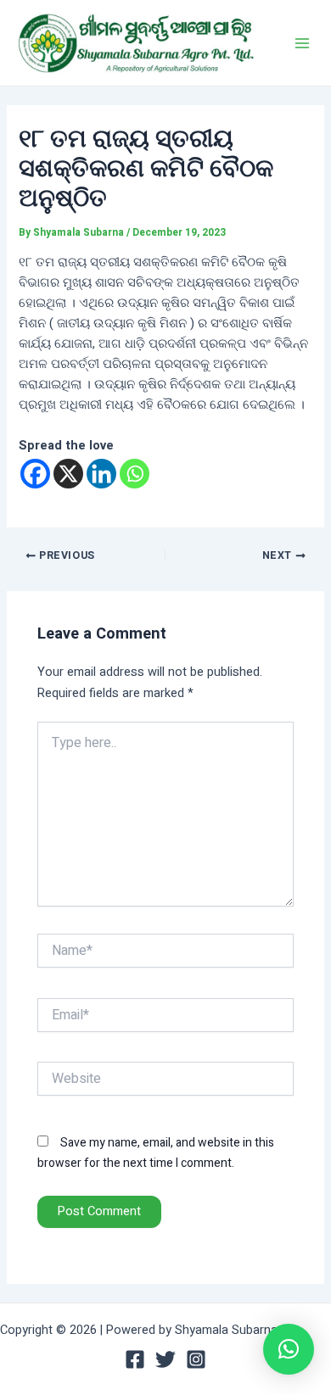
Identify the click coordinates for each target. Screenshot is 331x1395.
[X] (68, 473)
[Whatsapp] (134, 473)
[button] (288, 1349)
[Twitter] (165, 1359)
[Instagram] (196, 1359)
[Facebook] (35, 473)
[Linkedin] (101, 473)
